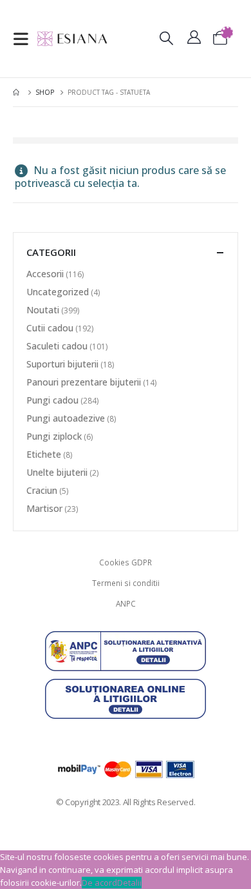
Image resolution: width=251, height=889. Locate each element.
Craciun (41, 490)
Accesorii (45, 274)
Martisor (44, 508)
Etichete (43, 454)
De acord (99, 882)
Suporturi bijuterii (62, 364)
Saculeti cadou (57, 346)
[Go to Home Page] (17, 92)
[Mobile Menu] (25, 39)
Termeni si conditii (126, 583)
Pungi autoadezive (65, 418)
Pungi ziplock (54, 436)
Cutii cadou (49, 328)
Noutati (42, 310)
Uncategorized (57, 292)
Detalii (129, 882)
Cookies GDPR (125, 562)
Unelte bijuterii (57, 472)
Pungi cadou (52, 400)
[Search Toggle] (166, 39)
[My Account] (194, 39)
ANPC (126, 603)
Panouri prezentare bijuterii (83, 382)
